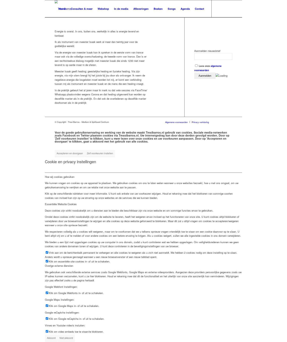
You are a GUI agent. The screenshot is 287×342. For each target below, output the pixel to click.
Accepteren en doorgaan (70, 153)
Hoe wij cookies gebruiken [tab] (59, 177)
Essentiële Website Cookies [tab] (61, 204)
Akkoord (51, 337)
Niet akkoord (66, 337)
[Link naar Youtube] (223, 9)
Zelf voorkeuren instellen (100, 153)
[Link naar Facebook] (218, 9)
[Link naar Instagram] (229, 9)
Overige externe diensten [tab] (59, 266)
